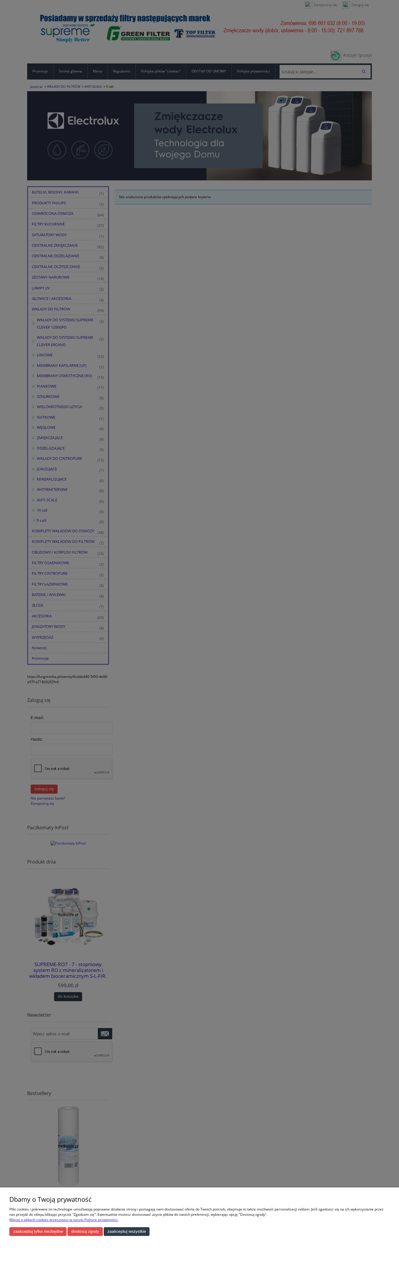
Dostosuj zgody (85, 1231)
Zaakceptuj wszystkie (126, 1231)
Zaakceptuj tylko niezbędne (38, 1231)
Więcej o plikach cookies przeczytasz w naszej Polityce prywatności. (63, 1219)
